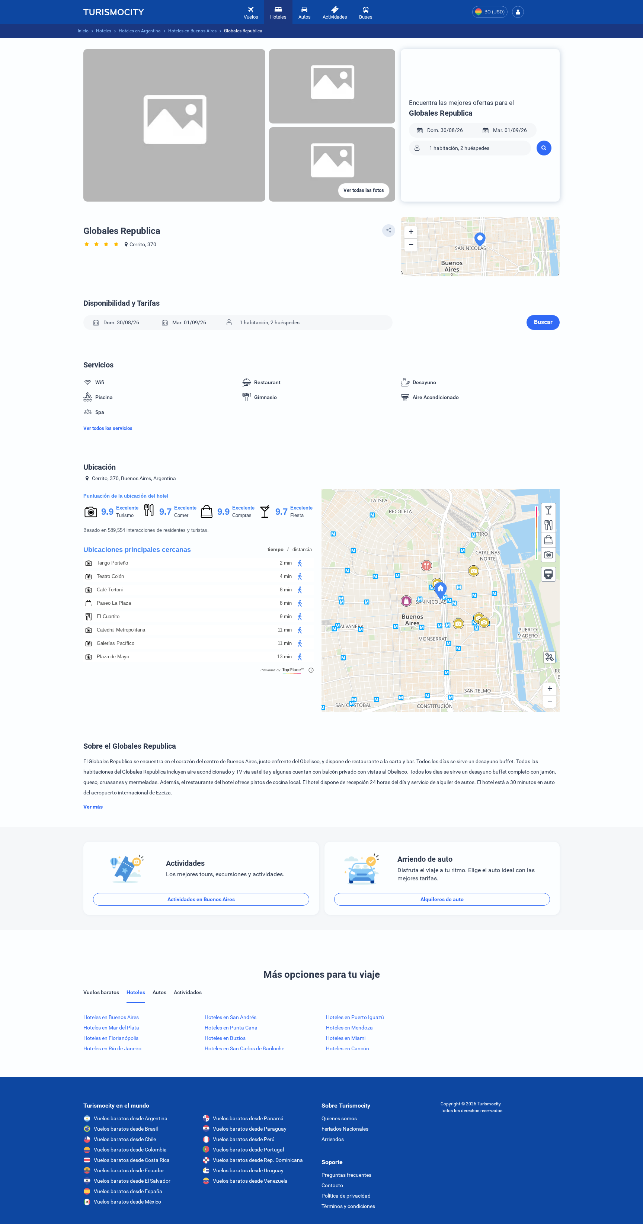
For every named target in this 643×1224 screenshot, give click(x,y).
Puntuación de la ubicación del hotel (125, 496)
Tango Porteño (112, 563)
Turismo (125, 515)
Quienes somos (339, 1118)
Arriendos (333, 1139)
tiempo (276, 549)
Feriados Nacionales (345, 1129)
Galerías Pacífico (115, 643)
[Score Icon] (90, 511)
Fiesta (297, 515)
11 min (285, 630)
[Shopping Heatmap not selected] (548, 540)
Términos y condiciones (348, 1206)
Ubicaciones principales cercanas (137, 549)
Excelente (127, 508)
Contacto (332, 1185)
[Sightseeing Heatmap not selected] (548, 554)
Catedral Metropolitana (121, 630)
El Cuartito (108, 616)
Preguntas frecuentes (346, 1175)
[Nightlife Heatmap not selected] (548, 510)
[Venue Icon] (88, 563)
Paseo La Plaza (114, 603)
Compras (242, 515)
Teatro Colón (110, 576)
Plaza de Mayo (113, 656)
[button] (518, 12)
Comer (181, 515)
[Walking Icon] (300, 563)
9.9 (107, 512)
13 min (284, 656)
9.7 (165, 512)
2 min (286, 563)
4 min (286, 576)
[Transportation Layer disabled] (548, 574)
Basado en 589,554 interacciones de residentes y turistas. (146, 530)
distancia (302, 549)
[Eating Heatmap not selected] (548, 525)
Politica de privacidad (346, 1196)
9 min (286, 616)
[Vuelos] (113, 12)
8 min (286, 589)
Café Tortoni (110, 589)
